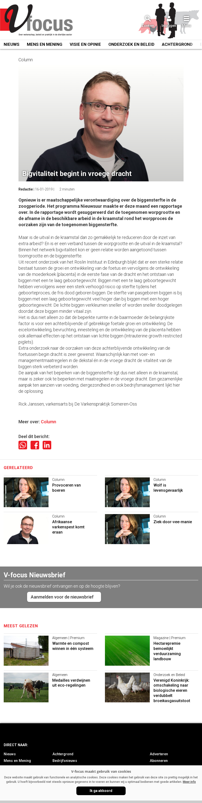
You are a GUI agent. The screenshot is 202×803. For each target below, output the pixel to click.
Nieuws (11, 44)
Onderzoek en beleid (131, 44)
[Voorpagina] (37, 20)
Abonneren (159, 761)
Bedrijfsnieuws (64, 761)
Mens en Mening (44, 44)
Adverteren (159, 754)
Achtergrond (177, 44)
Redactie (25, 189)
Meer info (189, 782)
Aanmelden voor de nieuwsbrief (62, 596)
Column (48, 421)
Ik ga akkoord (101, 791)
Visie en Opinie (85, 44)
